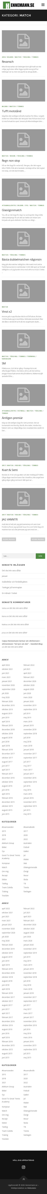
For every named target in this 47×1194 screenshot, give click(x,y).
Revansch (8, 61)
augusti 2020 (29, 689)
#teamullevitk (9, 205)
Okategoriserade (30, 867)
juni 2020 (27, 693)
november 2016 (30, 778)
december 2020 (30, 681)
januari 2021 (7, 681)
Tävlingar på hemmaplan (12, 587)
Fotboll (21, 411)
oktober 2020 (29, 685)
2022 (26, 839)
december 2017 (8, 753)
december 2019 (8, 705)
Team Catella (7, 887)
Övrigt (26, 871)
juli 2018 (27, 737)
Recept (5, 875)
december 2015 (8, 802)
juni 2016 (5, 790)
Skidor (4, 879)
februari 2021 (29, 677)
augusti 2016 (7, 786)
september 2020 (8, 689)
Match (18, 57)
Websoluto (31, 1188)
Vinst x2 (7, 311)
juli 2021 (27, 669)
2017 (4, 465)
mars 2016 (28, 794)
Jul (24, 855)
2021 (4, 839)
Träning (31, 356)
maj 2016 (27, 790)
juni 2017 (5, 766)
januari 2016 (29, 798)
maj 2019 (27, 717)
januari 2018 (29, 749)
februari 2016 (7, 798)
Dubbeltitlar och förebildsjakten (14, 582)
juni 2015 (5, 814)
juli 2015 (27, 810)
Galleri (26, 851)
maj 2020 (6, 697)
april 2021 (27, 673)
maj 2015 (27, 814)
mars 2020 (28, 697)
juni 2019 (5, 717)
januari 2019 (29, 725)
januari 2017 (29, 774)
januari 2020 (29, 701)
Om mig (5, 871)
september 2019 (30, 709)
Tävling (26, 57)
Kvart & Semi (10, 470)
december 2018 (8, 729)
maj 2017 (27, 766)
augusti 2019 (7, 713)
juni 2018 (5, 741)
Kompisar (6, 863)
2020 (26, 835)
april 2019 (6, 721)
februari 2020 (7, 701)
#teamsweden (8, 827)
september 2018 (30, 733)
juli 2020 (5, 693)
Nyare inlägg (38, 539)
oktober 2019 (7, 709)
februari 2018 (7, 749)
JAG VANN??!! (10, 519)
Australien (28, 843)
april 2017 (6, 769)
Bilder (10, 57)
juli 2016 (27, 786)
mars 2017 (28, 769)
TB (25, 883)
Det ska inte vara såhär (11, 570)
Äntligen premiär (12, 418)
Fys (26, 205)
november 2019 (30, 705)
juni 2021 (5, 673)
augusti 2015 (7, 810)
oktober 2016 (7, 782)
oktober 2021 (7, 669)
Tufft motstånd (11, 111)
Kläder (26, 859)
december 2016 (8, 778)
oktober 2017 (7, 757)
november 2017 (30, 753)
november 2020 (8, 685)
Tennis (35, 57)
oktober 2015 (7, 806)
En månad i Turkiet (9, 593)
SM (4, 363)
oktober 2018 (7, 733)
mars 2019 (28, 721)
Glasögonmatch (12, 210)
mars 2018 (28, 745)
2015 (4, 831)
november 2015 (30, 802)
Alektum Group (8, 843)
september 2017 (30, 757)
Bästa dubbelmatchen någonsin (21, 259)
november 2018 (30, 729)
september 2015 (30, 806)
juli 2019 (27, 713)
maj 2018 (27, 741)
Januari (4, 576)
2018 (4, 57)
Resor (12, 156)
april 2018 (6, 745)
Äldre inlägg (9, 539)
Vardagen (6, 359)
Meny (43, 5)
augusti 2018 (7, 737)
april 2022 (6, 665)
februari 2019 (7, 725)
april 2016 (6, 794)
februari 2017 (7, 774)
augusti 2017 (7, 762)
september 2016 (30, 782)
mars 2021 (6, 677)
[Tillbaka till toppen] (23, 1179)
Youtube (5, 895)
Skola (26, 879)
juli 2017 (27, 762)
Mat (25, 863)
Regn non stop (11, 160)
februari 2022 (29, 665)
